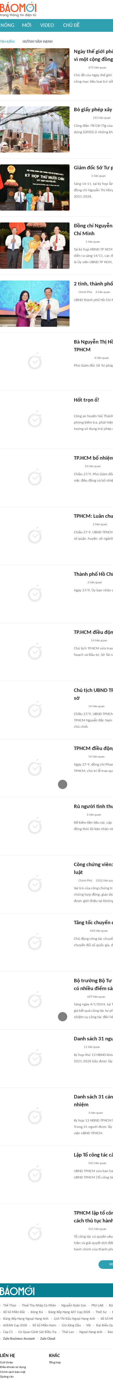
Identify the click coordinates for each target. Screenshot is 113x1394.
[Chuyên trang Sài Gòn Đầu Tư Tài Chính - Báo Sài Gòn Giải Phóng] (81, 118)
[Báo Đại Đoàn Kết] (80, 931)
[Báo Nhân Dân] (79, 583)
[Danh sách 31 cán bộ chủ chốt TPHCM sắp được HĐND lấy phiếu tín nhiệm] (35, 1117)
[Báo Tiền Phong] (79, 706)
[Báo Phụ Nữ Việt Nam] (82, 358)
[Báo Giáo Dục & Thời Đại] (77, 1047)
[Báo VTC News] (81, 641)
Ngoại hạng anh (90, 1332)
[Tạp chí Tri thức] (77, 467)
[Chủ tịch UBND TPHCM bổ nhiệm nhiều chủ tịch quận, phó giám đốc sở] (35, 710)
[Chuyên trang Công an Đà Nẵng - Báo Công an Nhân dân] (78, 409)
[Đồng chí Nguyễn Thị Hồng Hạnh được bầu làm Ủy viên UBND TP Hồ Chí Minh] (35, 245)
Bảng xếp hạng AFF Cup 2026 (69, 1312)
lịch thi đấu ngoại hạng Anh (74, 1319)
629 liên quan (96, 996)
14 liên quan (93, 466)
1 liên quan (98, 176)
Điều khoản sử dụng (13, 1367)
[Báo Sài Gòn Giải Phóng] (79, 757)
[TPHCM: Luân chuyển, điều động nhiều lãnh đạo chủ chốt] (35, 536)
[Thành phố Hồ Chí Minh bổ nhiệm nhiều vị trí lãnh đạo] (35, 594)
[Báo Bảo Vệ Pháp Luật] (78, 242)
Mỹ (88, 1325)
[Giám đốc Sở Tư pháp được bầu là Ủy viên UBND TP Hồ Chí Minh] (35, 187)
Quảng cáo (7, 1376)
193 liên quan (102, 118)
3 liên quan (94, 814)
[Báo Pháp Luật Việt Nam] (79, 997)
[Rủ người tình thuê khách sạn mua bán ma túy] (35, 826)
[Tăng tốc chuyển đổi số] (35, 942)
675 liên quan (97, 67)
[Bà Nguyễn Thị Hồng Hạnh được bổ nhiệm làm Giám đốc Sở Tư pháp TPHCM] (35, 362)
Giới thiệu (6, 1362)
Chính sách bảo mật (12, 1372)
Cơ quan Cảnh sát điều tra (37, 1332)
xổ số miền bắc (14, 1312)
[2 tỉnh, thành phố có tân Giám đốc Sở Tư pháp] (35, 304)
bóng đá (37, 1312)
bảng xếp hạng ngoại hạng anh (25, 1319)
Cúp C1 (8, 1332)
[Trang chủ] (18, 10)
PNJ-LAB (97, 1305)
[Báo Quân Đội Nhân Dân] (81, 176)
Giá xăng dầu (71, 1325)
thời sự (101, 1312)
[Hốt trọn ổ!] (35, 420)
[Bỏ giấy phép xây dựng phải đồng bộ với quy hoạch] (35, 129)
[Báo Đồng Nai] (79, 68)
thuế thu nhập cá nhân (39, 1305)
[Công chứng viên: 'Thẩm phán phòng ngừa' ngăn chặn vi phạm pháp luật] (35, 884)
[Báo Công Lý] (78, 815)
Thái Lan (68, 1332)
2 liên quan (100, 524)
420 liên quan (99, 931)
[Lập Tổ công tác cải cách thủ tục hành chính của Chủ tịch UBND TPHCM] (35, 1175)
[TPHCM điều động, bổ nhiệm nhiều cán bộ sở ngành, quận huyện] (35, 768)
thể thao (9, 1305)
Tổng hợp (55, 1362)
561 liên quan (97, 1163)
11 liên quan (92, 1047)
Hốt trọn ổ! (86, 400)
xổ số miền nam (44, 1325)
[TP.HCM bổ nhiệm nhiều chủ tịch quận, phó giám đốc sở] (35, 478)
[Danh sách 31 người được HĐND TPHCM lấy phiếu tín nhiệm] (35, 1058)
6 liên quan (103, 292)
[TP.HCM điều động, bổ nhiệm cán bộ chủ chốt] (35, 652)
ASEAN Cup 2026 (15, 1325)
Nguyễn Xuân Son (73, 1305)
